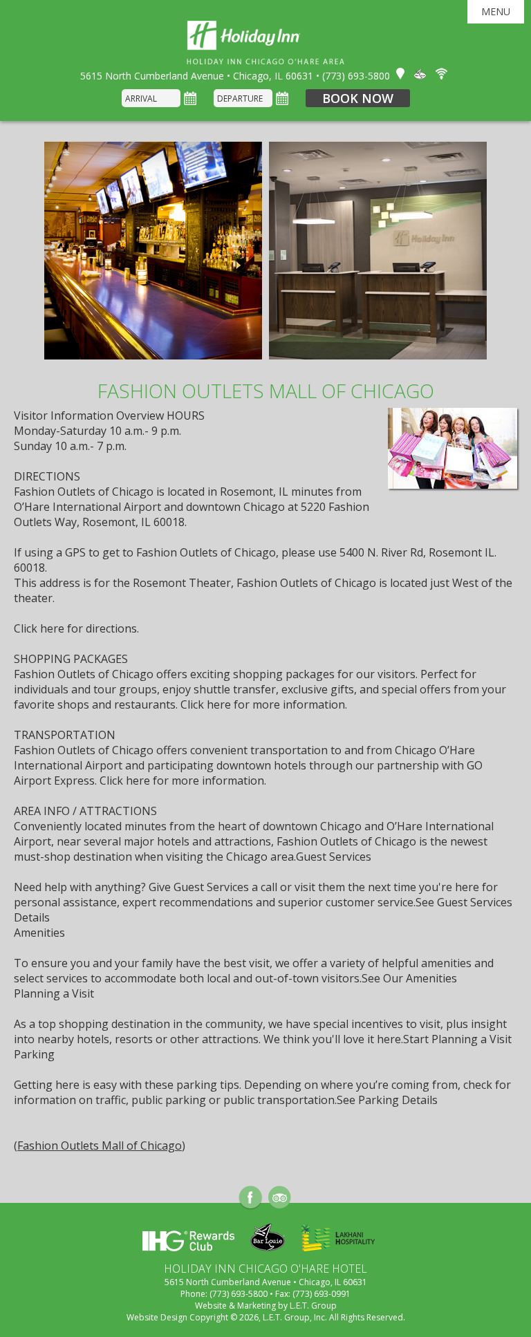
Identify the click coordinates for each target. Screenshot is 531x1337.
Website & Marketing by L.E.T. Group (266, 1305)
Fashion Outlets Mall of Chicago (99, 1145)
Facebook (251, 1198)
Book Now (357, 98)
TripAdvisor (280, 1198)
